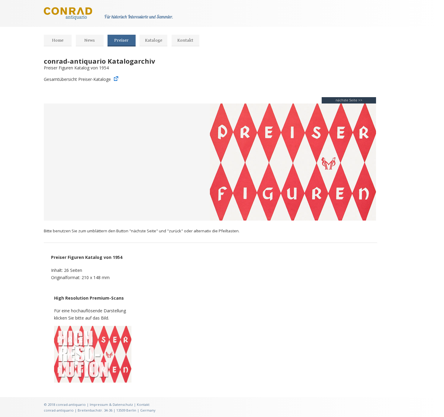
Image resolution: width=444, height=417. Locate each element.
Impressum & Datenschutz (111, 404)
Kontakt (185, 40)
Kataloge (153, 40)
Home (57, 40)
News (89, 40)
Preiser (121, 40)
